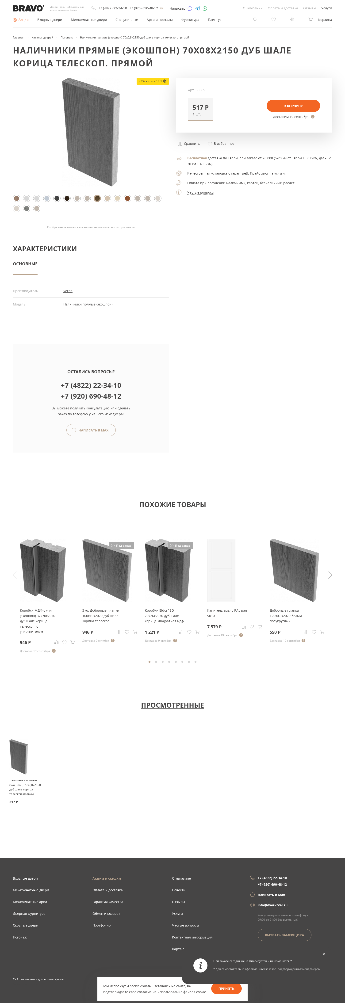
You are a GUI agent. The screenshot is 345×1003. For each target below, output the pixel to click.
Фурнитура (190, 19)
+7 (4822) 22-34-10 (112, 8)
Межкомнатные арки (30, 902)
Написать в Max (92, 430)
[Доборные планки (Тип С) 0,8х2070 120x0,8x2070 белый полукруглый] (294, 601)
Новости (178, 890)
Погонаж (20, 937)
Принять (226, 989)
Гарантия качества (107, 902)
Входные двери (49, 19)
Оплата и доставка (283, 8)
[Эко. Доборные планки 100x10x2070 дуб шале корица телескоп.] (107, 601)
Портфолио (101, 925)
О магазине (181, 878)
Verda (68, 291)
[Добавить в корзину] (72, 642)
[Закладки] (64, 642)
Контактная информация (192, 937)
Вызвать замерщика (284, 935)
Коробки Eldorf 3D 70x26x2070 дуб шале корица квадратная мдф (164, 615)
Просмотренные (172, 704)
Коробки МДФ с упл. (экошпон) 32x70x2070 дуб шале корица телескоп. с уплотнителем (37, 621)
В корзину (293, 106)
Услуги (326, 8)
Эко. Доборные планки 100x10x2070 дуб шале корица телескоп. (100, 615)
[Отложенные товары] (273, 19)
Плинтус (214, 19)
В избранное (223, 143)
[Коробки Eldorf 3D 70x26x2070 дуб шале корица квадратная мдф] (168, 601)
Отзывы (309, 8)
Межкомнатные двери (89, 19)
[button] (200, 109)
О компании (253, 8)
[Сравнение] (56, 642)
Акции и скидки (106, 878)
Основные (25, 264)
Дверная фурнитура (29, 913)
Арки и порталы (160, 19)
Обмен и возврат (106, 913)
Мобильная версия (26, 984)
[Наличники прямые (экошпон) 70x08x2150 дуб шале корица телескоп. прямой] (91, 185)
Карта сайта (182, 949)
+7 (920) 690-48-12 (143, 8)
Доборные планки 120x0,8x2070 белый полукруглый (286, 615)
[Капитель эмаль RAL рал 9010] (221, 601)
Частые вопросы (200, 192)
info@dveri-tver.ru (273, 905)
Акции (24, 19)
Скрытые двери (25, 925)
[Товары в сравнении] (292, 19)
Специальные (126, 19)
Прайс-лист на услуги (267, 173)
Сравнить (191, 143)
